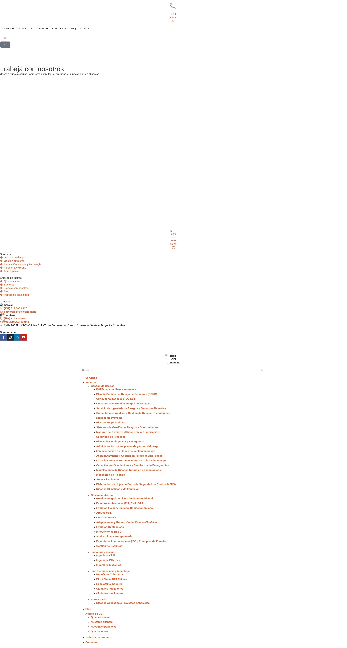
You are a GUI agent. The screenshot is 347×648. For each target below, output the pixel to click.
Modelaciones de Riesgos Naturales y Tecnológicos (128, 470)
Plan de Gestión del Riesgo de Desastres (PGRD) (126, 394)
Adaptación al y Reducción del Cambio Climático (126, 522)
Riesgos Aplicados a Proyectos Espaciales (123, 602)
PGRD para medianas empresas (116, 389)
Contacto (91, 642)
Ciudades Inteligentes (109, 588)
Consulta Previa (106, 517)
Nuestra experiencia (103, 626)
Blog (88, 609)
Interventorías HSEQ (109, 531)
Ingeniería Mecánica (108, 565)
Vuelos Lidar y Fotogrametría (114, 536)
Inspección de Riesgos (111, 474)
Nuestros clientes (102, 621)
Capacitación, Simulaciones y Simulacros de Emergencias (132, 465)
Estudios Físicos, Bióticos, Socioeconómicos (124, 508)
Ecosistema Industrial (109, 583)
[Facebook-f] (3, 337)
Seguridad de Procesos (111, 436)
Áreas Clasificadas (108, 479)
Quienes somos (100, 617)
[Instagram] (10, 337)
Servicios (91, 377)
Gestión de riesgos (102, 385)
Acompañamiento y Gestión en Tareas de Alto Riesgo (129, 455)
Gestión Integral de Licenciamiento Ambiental (124, 498)
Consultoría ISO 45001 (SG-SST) (116, 398)
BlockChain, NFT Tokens (111, 579)
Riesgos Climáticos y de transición (117, 489)
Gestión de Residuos (109, 546)
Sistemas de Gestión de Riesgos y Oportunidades (127, 427)
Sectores (91, 382)
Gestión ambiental (102, 495)
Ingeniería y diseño (103, 552)
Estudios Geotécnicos (110, 527)
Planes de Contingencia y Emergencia (120, 441)
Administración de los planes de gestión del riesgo (127, 446)
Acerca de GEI (94, 613)
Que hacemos (99, 631)
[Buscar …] (5, 38)
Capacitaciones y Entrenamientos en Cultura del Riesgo (131, 460)
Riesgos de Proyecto (109, 417)
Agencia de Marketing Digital (41, 345)
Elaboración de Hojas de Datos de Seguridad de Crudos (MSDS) (136, 484)
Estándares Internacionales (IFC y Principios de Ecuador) (131, 541)
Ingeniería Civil (105, 555)
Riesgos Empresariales (110, 422)
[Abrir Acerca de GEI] (47, 28)
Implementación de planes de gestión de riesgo (125, 451)
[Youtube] (23, 337)
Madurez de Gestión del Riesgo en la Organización (127, 432)
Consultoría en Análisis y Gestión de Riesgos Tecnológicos (133, 413)
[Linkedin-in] (17, 337)
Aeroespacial (99, 599)
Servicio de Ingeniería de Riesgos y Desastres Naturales (131, 408)
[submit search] (262, 370)
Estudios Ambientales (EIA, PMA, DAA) (120, 503)
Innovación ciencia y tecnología (110, 571)
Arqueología (104, 512)
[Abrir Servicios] (13, 28)
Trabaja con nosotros (98, 637)
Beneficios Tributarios (110, 574)
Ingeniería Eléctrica (108, 560)
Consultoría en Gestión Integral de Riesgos (123, 403)
